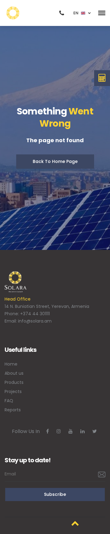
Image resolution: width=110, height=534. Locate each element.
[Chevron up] (75, 523)
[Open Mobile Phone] (61, 13)
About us (14, 373)
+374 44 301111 (35, 314)
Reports (13, 410)
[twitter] (94, 431)
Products (14, 382)
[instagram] (58, 431)
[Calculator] (102, 78)
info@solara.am (35, 321)
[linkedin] (82, 431)
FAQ (9, 401)
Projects (13, 391)
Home (11, 364)
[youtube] (70, 431)
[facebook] (47, 431)
